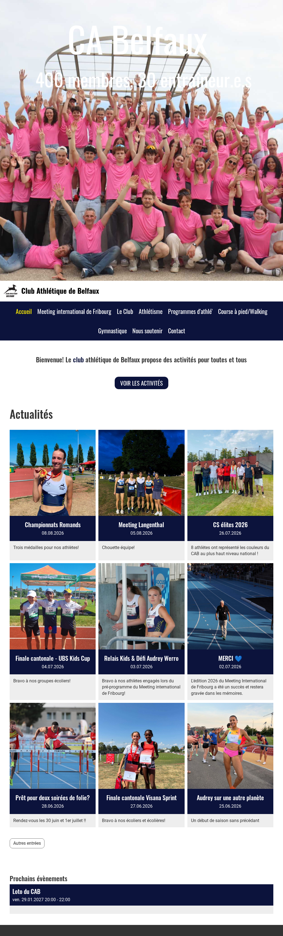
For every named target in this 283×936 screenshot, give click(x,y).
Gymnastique (112, 330)
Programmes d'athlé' (190, 311)
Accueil (24, 311)
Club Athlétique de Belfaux (60, 291)
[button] (141, 899)
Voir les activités (141, 383)
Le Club (125, 311)
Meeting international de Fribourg (74, 311)
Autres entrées (27, 843)
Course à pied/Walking (243, 311)
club (78, 359)
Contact (176, 330)
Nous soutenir (147, 330)
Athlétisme (151, 311)
